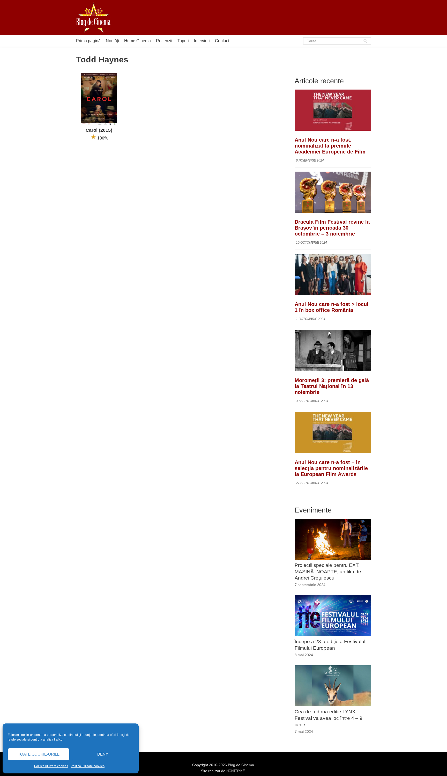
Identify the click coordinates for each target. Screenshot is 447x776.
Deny (102, 754)
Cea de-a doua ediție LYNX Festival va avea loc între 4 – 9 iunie (328, 718)
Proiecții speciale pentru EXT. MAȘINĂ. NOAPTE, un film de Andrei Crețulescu (328, 571)
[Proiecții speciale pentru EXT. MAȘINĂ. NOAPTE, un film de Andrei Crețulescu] (333, 558)
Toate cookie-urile (38, 754)
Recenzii (164, 41)
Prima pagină (88, 41)
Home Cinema (137, 41)
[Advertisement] (277, 17)
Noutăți (112, 41)
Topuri (183, 41)
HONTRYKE (235, 771)
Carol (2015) (99, 130)
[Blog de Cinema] (93, 17)
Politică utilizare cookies (51, 766)
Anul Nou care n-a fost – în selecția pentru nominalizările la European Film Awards (331, 468)
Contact (222, 41)
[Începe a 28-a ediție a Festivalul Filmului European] (333, 635)
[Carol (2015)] (99, 123)
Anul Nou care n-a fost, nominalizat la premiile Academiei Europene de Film (330, 146)
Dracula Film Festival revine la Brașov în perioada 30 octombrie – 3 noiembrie (332, 228)
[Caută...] (337, 41)
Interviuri (202, 41)
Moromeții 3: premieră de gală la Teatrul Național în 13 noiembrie (332, 386)
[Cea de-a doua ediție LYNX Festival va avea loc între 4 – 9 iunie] (333, 705)
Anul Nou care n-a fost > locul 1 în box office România (331, 307)
